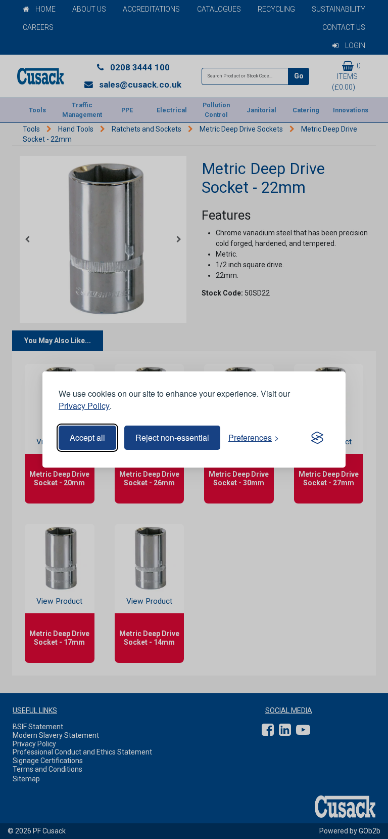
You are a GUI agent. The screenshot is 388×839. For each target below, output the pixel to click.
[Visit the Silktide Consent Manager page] (317, 438)
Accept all (87, 437)
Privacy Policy (84, 405)
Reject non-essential (172, 437)
